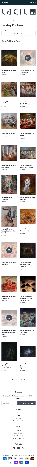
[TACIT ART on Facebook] (18, 448)
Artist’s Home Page (11, 41)
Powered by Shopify (28, 455)
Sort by (3, 30)
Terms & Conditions (18, 438)
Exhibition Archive (18, 421)
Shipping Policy (18, 435)
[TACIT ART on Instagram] (23, 448)
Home (3, 21)
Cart (34, 2)
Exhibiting (18, 418)
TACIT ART (18, 455)
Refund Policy (18, 433)
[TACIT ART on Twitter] (14, 448)
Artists (18, 415)
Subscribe (26, 403)
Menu (6, 2)
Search (18, 430)
